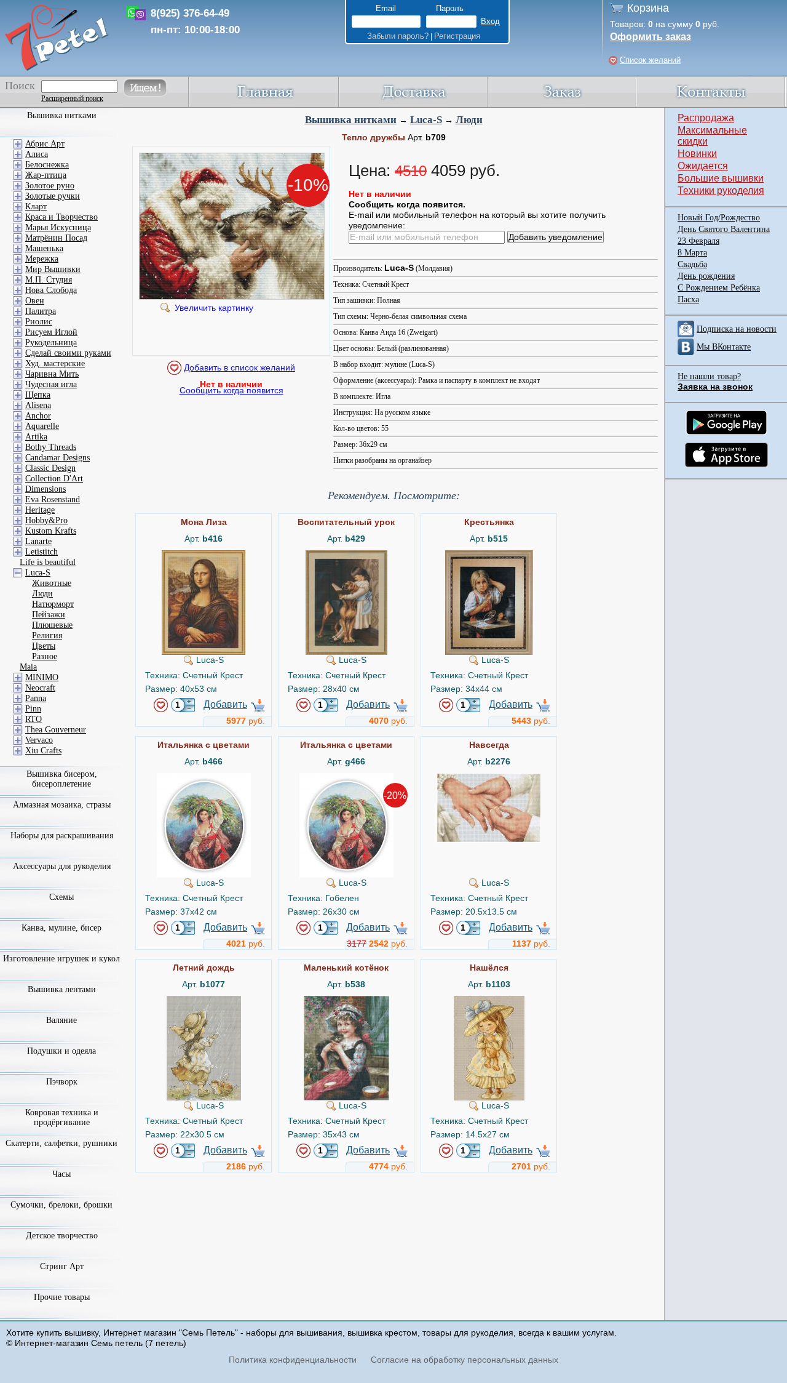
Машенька (44, 248)
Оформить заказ (650, 36)
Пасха (688, 299)
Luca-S (426, 120)
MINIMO (41, 677)
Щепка (37, 394)
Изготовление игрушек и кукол (61, 958)
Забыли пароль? (398, 36)
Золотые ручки (52, 196)
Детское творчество (62, 1235)
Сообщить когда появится (231, 390)
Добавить (225, 704)
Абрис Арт (45, 143)
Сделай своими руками (68, 353)
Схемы (61, 897)
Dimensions (45, 489)
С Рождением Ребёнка (719, 287)
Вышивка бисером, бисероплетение (61, 778)
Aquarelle (42, 426)
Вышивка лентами (62, 989)
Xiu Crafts (43, 750)
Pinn (33, 708)
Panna (35, 698)
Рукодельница (51, 342)
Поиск (20, 85)
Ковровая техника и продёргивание (61, 1117)
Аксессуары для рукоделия (62, 866)
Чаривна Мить (52, 374)
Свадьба (692, 264)
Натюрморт (53, 604)
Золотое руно (49, 185)
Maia (28, 666)
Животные (51, 583)
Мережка (41, 258)
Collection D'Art (54, 478)
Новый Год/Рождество (719, 217)
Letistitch (41, 551)
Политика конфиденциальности (293, 1360)
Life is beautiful (48, 562)
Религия (47, 635)
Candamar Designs (57, 457)
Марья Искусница (58, 227)
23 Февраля (698, 241)
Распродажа (706, 118)
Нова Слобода (51, 290)
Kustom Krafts (50, 530)
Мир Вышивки (53, 269)
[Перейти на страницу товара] (203, 555)
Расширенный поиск (72, 98)
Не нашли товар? (709, 376)
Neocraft (40, 687)
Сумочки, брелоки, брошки (61, 1204)
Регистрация (457, 36)
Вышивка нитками (351, 120)
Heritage (40, 510)
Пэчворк (61, 1081)
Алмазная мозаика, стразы (62, 804)
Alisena (38, 405)
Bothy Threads (50, 447)
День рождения (706, 276)
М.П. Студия (48, 279)
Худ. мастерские (55, 363)
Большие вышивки (721, 178)
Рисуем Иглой (51, 332)
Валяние (61, 1020)
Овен (34, 300)
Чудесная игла (51, 384)
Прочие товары (62, 1297)
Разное (44, 656)
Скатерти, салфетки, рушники (61, 1143)
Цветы (43, 646)
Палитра (40, 311)
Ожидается (703, 166)
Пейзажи (48, 614)
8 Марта (692, 252)
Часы (61, 1174)
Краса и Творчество (61, 217)
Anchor (38, 415)
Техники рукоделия (721, 190)
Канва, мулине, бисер (61, 927)
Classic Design (50, 468)
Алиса (36, 154)
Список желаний (650, 60)
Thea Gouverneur (55, 729)
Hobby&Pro (46, 520)
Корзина (648, 8)
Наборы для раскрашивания (61, 835)
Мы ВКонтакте (724, 346)
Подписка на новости (737, 329)
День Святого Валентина (724, 229)
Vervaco (39, 740)
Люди (469, 120)
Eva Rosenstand (52, 499)
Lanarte (38, 541)
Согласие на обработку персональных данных (464, 1360)
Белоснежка (47, 164)
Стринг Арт (62, 1266)
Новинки (697, 153)
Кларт (36, 206)
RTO (33, 719)
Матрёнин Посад (56, 238)
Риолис (38, 321)
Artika (36, 436)
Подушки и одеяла (61, 1051)
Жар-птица (45, 175)
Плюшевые (52, 625)
